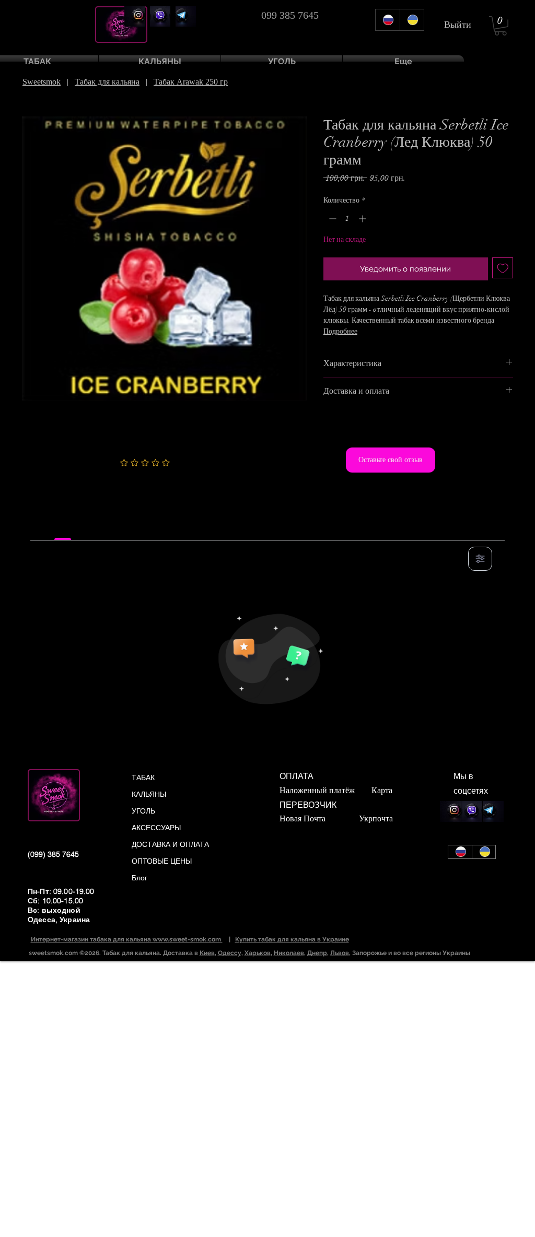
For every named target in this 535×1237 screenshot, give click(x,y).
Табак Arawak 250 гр (191, 81)
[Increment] (363, 218)
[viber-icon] (160, 16)
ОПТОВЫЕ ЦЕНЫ (162, 861)
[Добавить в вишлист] (503, 268)
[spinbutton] (347, 218)
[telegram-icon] (186, 16)
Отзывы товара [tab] (63, 528)
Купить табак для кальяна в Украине (292, 939)
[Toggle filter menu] (480, 559)
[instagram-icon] (134, 16)
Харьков (258, 953)
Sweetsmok (41, 81)
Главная (36, 97)
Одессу (229, 953)
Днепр (317, 953)
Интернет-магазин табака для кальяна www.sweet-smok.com (127, 939)
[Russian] (388, 19)
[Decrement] (331, 218)
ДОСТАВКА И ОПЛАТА (170, 844)
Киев (207, 953)
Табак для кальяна (107, 81)
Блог (139, 877)
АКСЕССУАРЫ (156, 827)
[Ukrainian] (412, 19)
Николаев (289, 953)
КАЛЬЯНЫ (149, 794)
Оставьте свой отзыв (390, 459)
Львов (339, 953)
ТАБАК (143, 777)
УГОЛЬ (143, 811)
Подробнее (340, 331)
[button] (500, 26)
